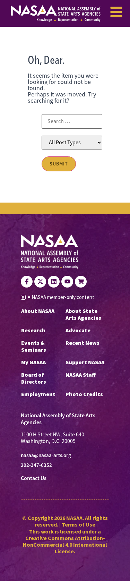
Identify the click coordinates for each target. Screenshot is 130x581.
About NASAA (37, 310)
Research (33, 330)
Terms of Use (78, 524)
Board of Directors (33, 378)
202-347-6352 (36, 465)
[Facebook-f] (27, 282)
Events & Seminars (33, 346)
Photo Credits (84, 394)
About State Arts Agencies (83, 314)
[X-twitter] (40, 282)
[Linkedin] (54, 282)
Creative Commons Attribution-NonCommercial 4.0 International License (65, 545)
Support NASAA (85, 362)
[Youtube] (67, 282)
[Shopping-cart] (81, 282)
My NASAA (33, 362)
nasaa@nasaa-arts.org (46, 455)
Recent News (82, 342)
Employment (38, 394)
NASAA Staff (81, 374)
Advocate (78, 330)
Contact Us (33, 478)
